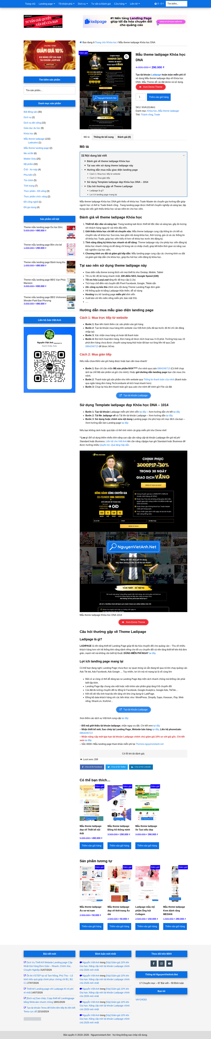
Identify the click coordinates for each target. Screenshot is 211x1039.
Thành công (147, 114)
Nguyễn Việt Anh (91, 962)
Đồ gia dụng (30, 207)
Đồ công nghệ (31, 202)
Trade (157, 114)
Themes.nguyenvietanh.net (149, 744)
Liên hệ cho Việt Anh (116, 441)
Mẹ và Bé (28, 153)
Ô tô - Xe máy (30, 169)
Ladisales (33, 142)
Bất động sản (30, 112)
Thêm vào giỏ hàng (159, 97)
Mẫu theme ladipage (168, 111)
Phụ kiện (28, 175)
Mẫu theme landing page (36, 148)
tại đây (143, 412)
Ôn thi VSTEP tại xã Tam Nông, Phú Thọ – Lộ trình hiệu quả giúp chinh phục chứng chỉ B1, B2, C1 (48, 979)
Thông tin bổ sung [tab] (104, 137)
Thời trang (29, 186)
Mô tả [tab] (87, 137)
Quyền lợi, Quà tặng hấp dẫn (114, 445)
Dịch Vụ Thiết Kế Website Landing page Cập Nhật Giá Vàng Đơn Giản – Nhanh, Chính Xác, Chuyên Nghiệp (48, 966)
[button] (126, 56)
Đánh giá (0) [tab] (124, 137)
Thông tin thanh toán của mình (159, 379)
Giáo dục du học (32, 128)
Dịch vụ (27, 117)
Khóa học (112, 42)
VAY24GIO (141, 999)
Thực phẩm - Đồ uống (35, 191)
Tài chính (28, 180)
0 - (160, 3)
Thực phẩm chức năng (35, 196)
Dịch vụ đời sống (32, 123)
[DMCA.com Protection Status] (32, 1020)
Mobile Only (30, 159)
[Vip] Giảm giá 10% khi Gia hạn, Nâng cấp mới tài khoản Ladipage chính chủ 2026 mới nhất (105, 966)
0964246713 (91, 346)
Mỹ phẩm (28, 164)
